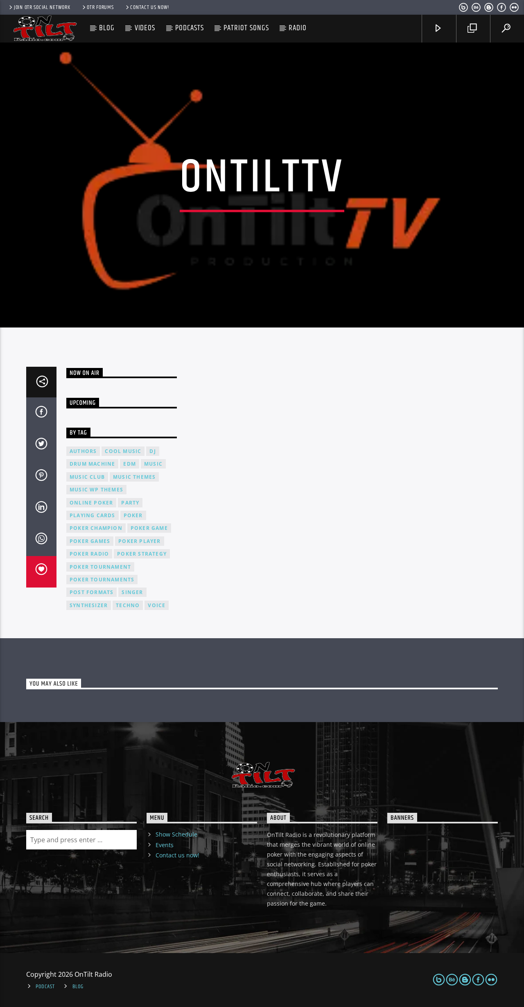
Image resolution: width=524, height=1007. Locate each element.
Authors (83, 451)
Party (130, 502)
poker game (149, 528)
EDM (129, 463)
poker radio (89, 553)
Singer (132, 592)
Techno (128, 605)
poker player (139, 541)
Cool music (123, 451)
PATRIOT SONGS (246, 28)
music (153, 463)
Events (165, 845)
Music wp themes (96, 489)
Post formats (91, 592)
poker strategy (142, 553)
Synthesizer (89, 605)
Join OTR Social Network (42, 7)
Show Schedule (176, 834)
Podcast (45, 986)
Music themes (134, 476)
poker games (90, 541)
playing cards (92, 515)
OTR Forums (100, 7)
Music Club (87, 476)
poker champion (96, 528)
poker (133, 515)
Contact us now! (149, 7)
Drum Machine (92, 463)
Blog (107, 28)
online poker (91, 502)
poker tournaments (102, 579)
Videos (145, 28)
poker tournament (100, 566)
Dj (152, 451)
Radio (298, 28)
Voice (156, 605)
